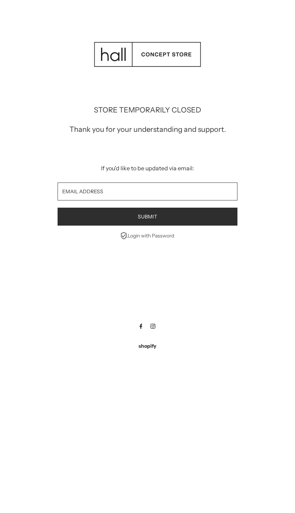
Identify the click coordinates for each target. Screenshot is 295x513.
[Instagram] (153, 327)
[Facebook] (141, 327)
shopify (147, 346)
